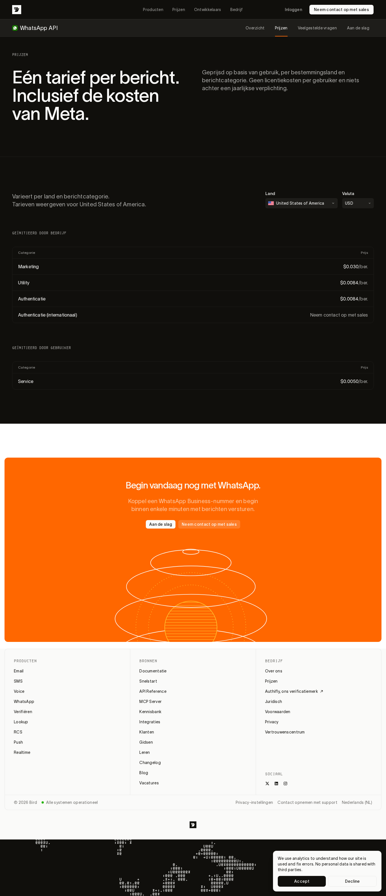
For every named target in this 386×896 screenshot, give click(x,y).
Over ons (273, 671)
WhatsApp (24, 701)
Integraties (149, 722)
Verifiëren (23, 711)
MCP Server (150, 701)
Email (18, 671)
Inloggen (293, 9)
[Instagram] (285, 783)
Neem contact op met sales (341, 9)
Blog (143, 773)
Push (18, 742)
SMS (18, 681)
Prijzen (178, 9)
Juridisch (273, 701)
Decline (352, 881)
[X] (267, 783)
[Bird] (16, 9)
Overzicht (255, 28)
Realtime (22, 752)
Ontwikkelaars (207, 9)
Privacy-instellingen (254, 802)
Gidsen (146, 742)
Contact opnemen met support (307, 802)
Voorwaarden (277, 711)
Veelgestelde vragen (317, 28)
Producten (153, 9)
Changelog (150, 762)
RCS (18, 732)
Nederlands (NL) (357, 802)
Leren (144, 752)
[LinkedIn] (276, 783)
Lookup (21, 722)
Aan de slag (358, 28)
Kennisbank (150, 711)
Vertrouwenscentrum (285, 732)
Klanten (146, 732)
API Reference (152, 691)
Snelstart (148, 681)
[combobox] (358, 203)
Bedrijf (236, 9)
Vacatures (149, 783)
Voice (19, 691)
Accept (301, 881)
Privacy (272, 722)
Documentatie (152, 671)
